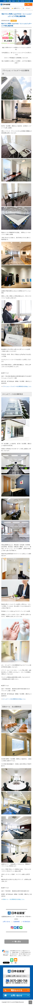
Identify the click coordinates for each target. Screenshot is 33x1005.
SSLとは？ (6, 955)
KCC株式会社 (26, 921)
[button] (5, 952)
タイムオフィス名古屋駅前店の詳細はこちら (14, 699)
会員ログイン (17, 8)
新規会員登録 (6, 8)
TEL (28, 4)
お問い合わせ (6, 921)
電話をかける (16, 990)
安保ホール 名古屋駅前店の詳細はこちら (13, 899)
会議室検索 (16, 921)
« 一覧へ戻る (16, 941)
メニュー (28, 8)
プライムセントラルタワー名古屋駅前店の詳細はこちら (17, 386)
